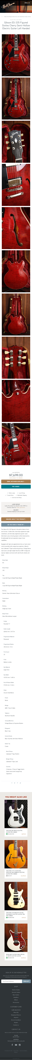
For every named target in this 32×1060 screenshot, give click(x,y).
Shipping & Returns (16, 1015)
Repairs (16, 1022)
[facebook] (12, 1045)
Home (2, 16)
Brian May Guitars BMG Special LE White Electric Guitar (15, 955)
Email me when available (15, 481)
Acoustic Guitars (16, 992)
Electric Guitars (16, 990)
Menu (26, 3)
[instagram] (19, 1045)
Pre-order (15, 486)
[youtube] (16, 1045)
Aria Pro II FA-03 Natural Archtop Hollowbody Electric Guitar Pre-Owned (15, 872)
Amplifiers (16, 997)
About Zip (16, 1012)
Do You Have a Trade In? (16, 525)
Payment (16, 1017)
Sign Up (26, 981)
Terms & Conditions (16, 1020)
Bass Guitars (16, 995)
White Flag (17, 1058)
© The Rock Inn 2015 (8, 1050)
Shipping (15, 1052)
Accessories (16, 1002)
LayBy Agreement (16, 1010)
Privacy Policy (16, 1050)
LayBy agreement (20, 507)
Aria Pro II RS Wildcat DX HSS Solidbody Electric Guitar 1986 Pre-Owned (15, 914)
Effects (16, 1000)
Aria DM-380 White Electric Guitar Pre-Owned (14, 831)
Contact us (16, 1025)
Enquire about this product (15, 519)
